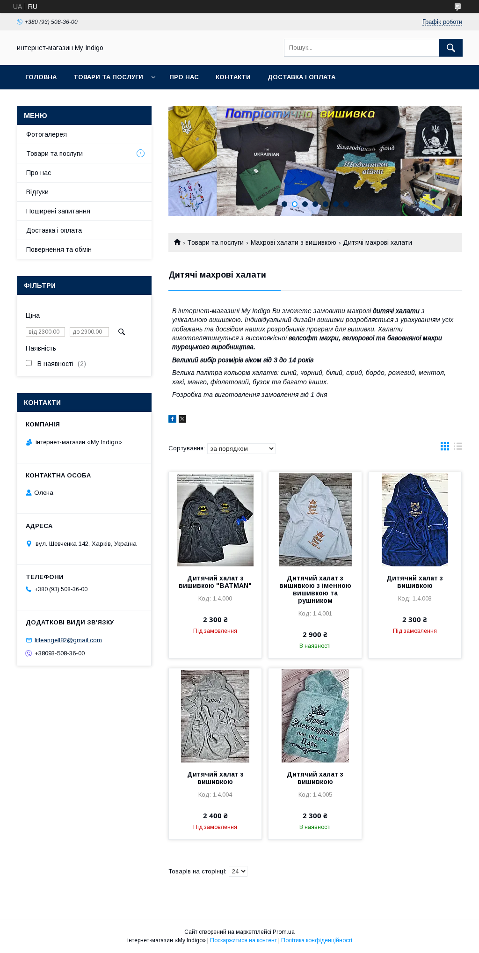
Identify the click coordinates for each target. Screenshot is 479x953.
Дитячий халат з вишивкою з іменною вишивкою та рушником (315, 589)
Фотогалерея (46, 134)
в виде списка (458, 448)
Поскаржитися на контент (243, 940)
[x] (182, 420)
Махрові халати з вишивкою (293, 242)
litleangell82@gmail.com (68, 640)
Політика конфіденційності (316, 940)
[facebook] (172, 420)
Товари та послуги (108, 77)
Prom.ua (284, 932)
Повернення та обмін (59, 249)
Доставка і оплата (301, 77)
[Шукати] (451, 48)
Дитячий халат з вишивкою (414, 581)
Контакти (233, 77)
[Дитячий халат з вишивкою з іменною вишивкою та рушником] (315, 519)
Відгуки (37, 192)
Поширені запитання (58, 211)
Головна (41, 77)
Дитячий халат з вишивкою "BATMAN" (215, 581)
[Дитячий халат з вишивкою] (415, 519)
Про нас (184, 77)
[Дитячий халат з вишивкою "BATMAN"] (215, 519)
